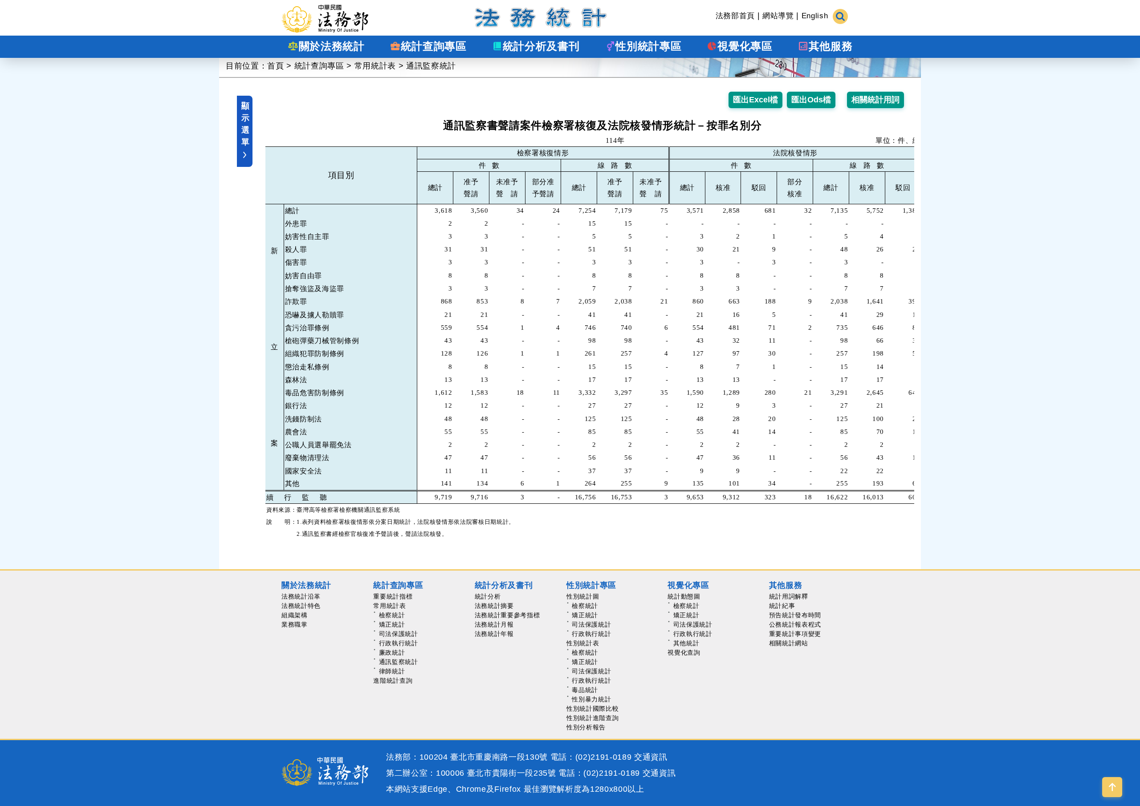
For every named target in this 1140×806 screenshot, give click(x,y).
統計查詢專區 (319, 65)
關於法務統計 (306, 585)
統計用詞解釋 (788, 596)
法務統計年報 (494, 633)
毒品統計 (585, 689)
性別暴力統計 (591, 699)
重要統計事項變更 (795, 633)
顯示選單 (245, 123)
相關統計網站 (788, 643)
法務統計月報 (494, 624)
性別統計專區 (591, 585)
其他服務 (785, 585)
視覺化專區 (688, 585)
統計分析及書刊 (504, 585)
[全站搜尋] (840, 16)
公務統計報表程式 (795, 624)
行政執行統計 (398, 643)
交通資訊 (651, 757)
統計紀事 (782, 605)
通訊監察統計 (431, 65)
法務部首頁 (735, 16)
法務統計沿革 (301, 596)
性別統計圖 (582, 596)
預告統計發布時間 (795, 615)
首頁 (275, 65)
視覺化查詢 (684, 652)
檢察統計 (392, 615)
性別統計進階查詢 (592, 717)
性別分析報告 (586, 727)
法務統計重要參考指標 (507, 615)
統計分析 (488, 596)
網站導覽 (778, 16)
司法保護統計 (398, 633)
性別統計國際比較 (592, 708)
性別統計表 (582, 643)
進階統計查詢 (392, 680)
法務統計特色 (301, 605)
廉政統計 (392, 652)
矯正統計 (392, 624)
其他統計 (686, 643)
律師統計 (392, 671)
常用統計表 (375, 65)
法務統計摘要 (494, 605)
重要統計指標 (392, 596)
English (815, 16)
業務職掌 (294, 624)
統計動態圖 (684, 596)
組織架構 (294, 615)
